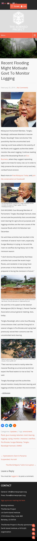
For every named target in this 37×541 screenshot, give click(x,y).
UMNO (19, 446)
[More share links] (14, 425)
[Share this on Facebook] (2, 425)
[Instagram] (33, 525)
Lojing (10, 438)
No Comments (22, 87)
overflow (32, 438)
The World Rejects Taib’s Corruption (21, 465)
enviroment (27, 431)
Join (24, 6)
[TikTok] (33, 537)
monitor (16, 438)
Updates (13, 431)
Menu (3, 35)
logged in (14, 476)
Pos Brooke (5, 442)
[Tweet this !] (6, 425)
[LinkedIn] (33, 533)
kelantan (19, 435)
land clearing (29, 435)
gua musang (11, 435)
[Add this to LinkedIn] (10, 425)
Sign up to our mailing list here (13, 500)
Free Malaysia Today (20, 175)
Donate (16, 6)
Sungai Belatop (16, 442)
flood (3, 435)
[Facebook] (33, 529)
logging (4, 438)
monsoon (24, 438)
